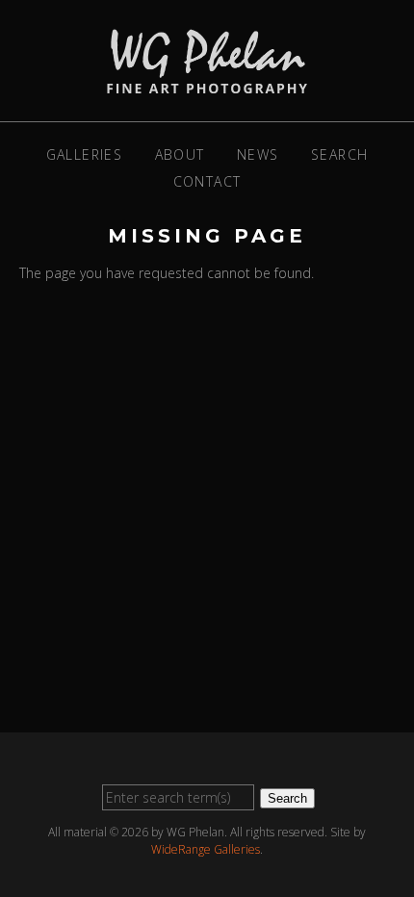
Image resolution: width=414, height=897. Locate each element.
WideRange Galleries (205, 849)
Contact (207, 181)
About (180, 154)
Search (339, 154)
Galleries (84, 154)
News (258, 154)
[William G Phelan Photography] (207, 83)
